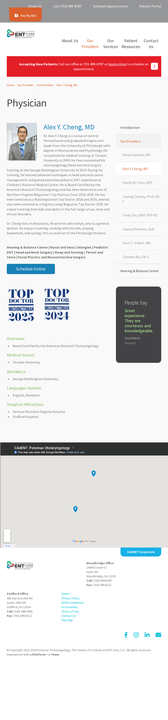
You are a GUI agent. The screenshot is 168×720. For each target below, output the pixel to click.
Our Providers (25, 85)
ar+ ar (44, 654)
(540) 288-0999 (23, 611)
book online (117, 64)
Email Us (35, 6)
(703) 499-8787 (102, 581)
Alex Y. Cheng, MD (66, 85)
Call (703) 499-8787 (67, 6)
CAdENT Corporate (141, 552)
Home (10, 85)
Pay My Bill (28, 15)
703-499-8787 (94, 64)
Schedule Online (31, 268)
